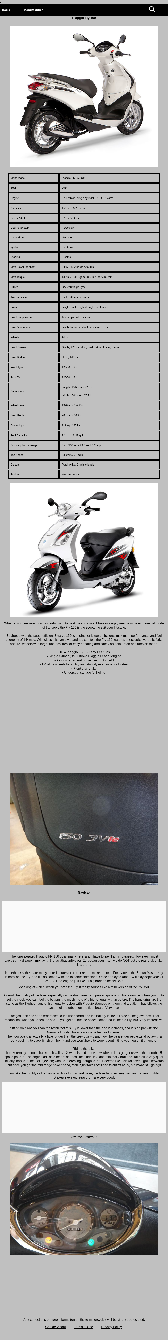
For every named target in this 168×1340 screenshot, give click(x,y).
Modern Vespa (70, 474)
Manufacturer (33, 9)
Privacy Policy (111, 1327)
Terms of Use (83, 1327)
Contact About (55, 1327)
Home (6, 9)
